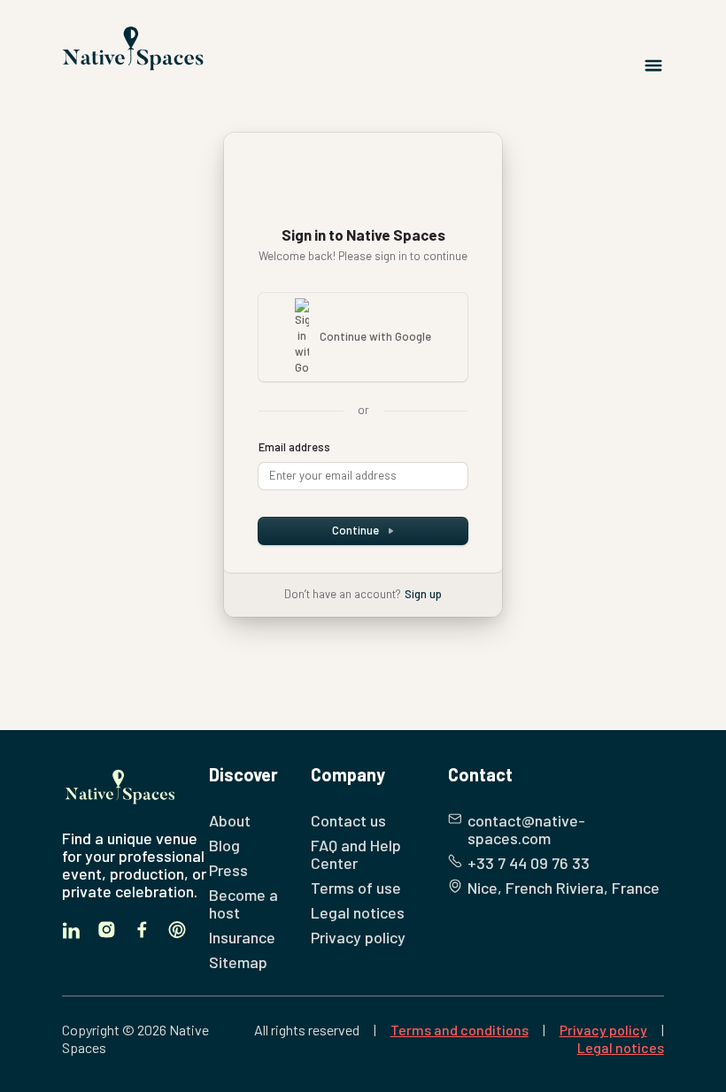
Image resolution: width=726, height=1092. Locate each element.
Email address (294, 447)
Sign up (423, 594)
